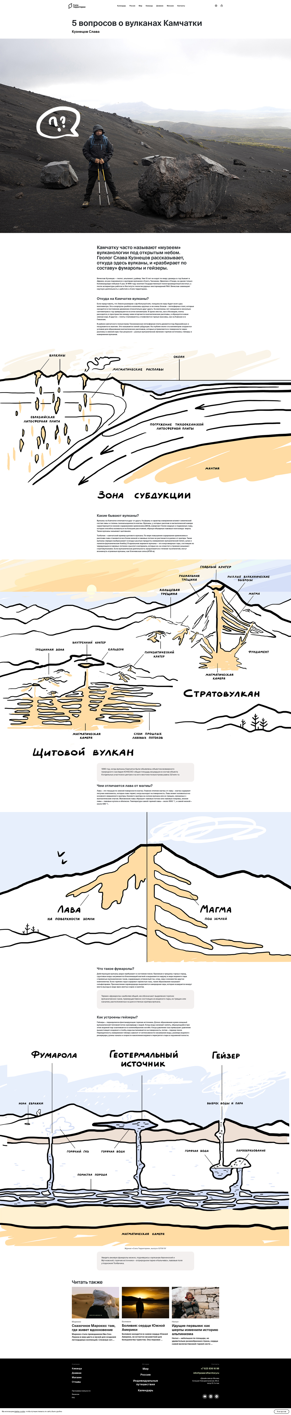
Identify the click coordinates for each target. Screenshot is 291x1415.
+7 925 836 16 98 (210, 1368)
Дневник (159, 6)
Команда (149, 6)
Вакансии (75, 1394)
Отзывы (76, 1381)
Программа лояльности (81, 1391)
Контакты (181, 6)
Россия (132, 6)
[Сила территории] (76, 5)
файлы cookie (19, 1411)
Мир (140, 6)
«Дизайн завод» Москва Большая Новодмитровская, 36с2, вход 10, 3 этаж (205, 1380)
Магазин (170, 6)
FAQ (73, 1397)
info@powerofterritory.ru (206, 1373)
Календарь (121, 6)
